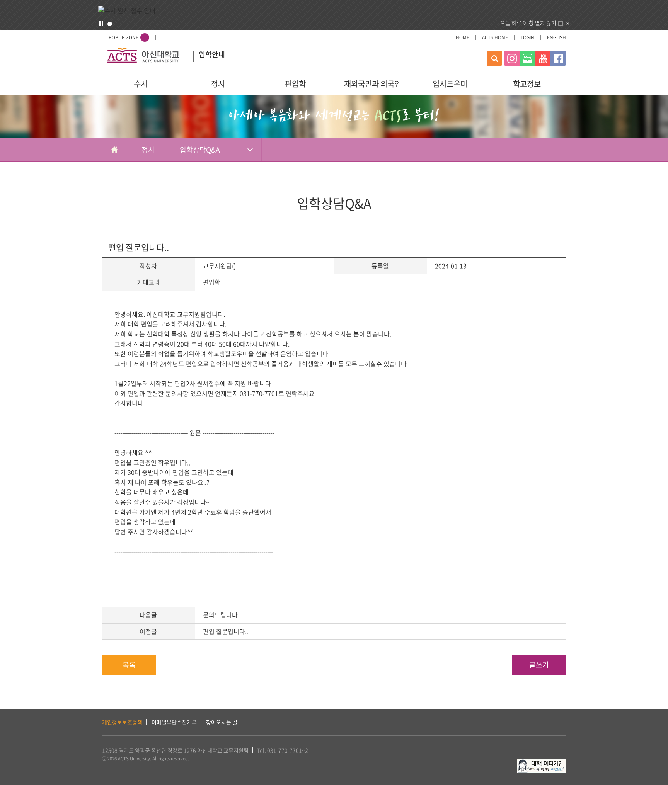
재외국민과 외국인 (372, 83)
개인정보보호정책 (122, 722)
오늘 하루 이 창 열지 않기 (528, 23)
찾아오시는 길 (221, 722)
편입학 (295, 83)
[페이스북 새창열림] (558, 58)
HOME (462, 37)
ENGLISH (556, 37)
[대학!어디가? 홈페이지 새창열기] (541, 763)
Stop (101, 23)
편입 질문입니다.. (225, 631)
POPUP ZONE (127, 37)
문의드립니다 (220, 614)
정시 (218, 83)
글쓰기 (539, 664)
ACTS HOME (495, 37)
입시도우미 (450, 83)
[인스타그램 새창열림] (512, 58)
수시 (141, 83)
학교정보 (527, 83)
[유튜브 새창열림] (542, 58)
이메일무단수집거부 (174, 722)
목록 (129, 664)
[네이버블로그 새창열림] (527, 58)
